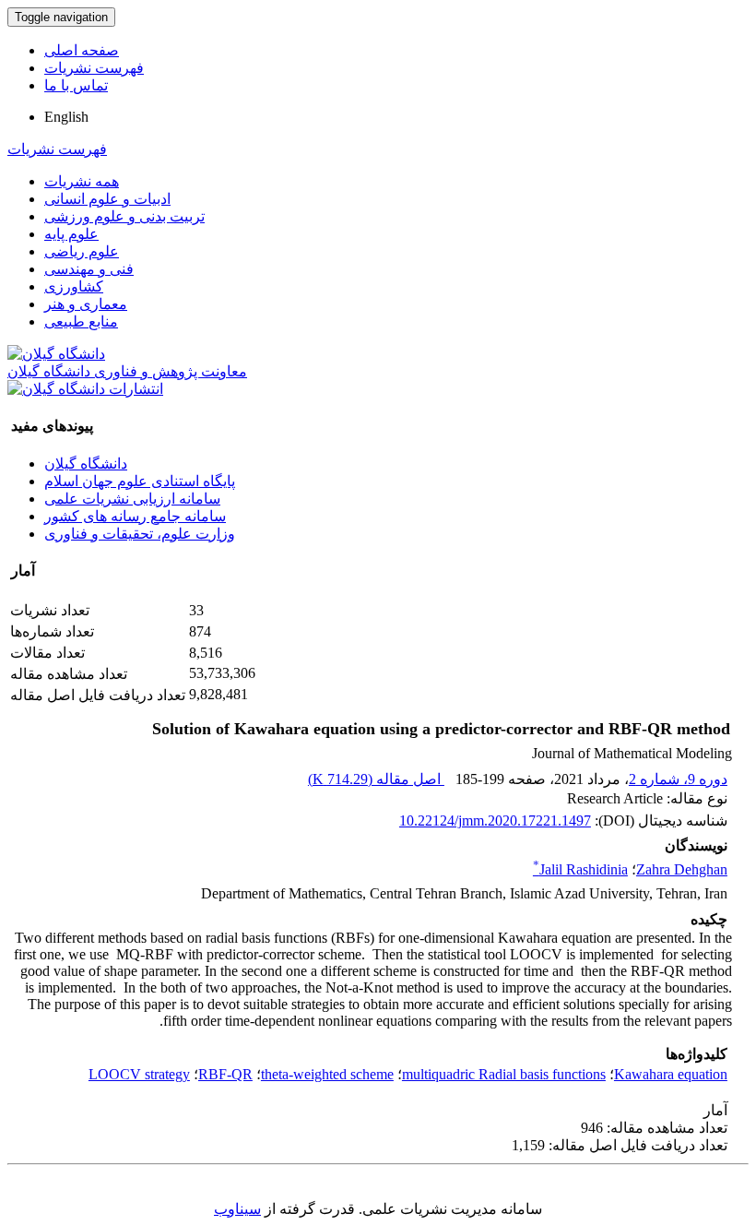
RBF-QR (225, 1074)
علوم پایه (71, 234)
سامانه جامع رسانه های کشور (135, 516)
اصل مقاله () (376, 779)
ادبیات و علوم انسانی (107, 199)
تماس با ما (76, 85)
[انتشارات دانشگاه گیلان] (85, 389)
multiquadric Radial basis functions (504, 1074)
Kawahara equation (670, 1074)
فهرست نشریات (94, 68)
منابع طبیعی (81, 321)
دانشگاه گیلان (85, 463)
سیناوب (237, 1209)
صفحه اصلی (81, 50)
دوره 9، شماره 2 (678, 779)
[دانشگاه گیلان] (56, 354)
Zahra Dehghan (681, 869)
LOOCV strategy (139, 1074)
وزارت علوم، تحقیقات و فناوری (139, 533)
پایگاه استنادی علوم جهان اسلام (139, 481)
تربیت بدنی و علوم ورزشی (124, 216)
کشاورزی (73, 286)
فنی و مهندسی (89, 269)
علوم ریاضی (81, 251)
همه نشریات (81, 181)
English (66, 117)
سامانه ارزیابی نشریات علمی (132, 498)
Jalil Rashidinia (580, 869)
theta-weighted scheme (327, 1074)
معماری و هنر (85, 304)
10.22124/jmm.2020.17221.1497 (495, 820)
